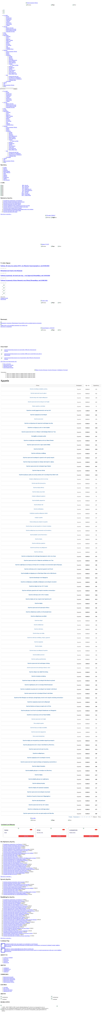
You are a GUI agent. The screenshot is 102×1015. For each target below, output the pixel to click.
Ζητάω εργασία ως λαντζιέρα (38, 406)
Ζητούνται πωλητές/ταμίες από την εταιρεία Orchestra (15, 920)
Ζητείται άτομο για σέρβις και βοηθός (38, 727)
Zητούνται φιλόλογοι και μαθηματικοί (38, 547)
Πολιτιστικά (8, 93)
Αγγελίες (5, 102)
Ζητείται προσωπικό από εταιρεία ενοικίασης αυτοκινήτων (16, 871)
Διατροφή (8, 112)
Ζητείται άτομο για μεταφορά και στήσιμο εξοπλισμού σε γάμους (38, 461)
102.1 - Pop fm (25, 192)
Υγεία (7, 113)
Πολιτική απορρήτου (7, 989)
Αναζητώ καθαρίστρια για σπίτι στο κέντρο (38, 479)
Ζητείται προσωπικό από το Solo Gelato (12, 210)
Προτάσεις (8, 131)
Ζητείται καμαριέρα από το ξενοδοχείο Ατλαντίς (38, 757)
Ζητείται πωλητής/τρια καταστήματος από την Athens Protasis (38, 440)
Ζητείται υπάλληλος (38, 551)
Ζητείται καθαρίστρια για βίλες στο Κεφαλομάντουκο (38, 611)
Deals (4, 108)
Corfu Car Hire (15, 141)
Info (7, 151)
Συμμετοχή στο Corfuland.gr (15, 154)
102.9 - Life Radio (26, 194)
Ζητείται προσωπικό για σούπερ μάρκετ (12, 204)
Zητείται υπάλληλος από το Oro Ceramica (39, 594)
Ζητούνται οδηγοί (38, 620)
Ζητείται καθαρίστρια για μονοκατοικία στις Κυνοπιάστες (38, 530)
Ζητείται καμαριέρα (38, 641)
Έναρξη (70, 816)
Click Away (11, 147)
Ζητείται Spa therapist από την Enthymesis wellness (14, 859)
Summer (11, 139)
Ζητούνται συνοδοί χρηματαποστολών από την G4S (39, 410)
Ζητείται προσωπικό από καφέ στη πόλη (38, 749)
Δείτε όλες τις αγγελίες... (6, 214)
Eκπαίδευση (11, 143)
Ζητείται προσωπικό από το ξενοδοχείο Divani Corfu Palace (38, 693)
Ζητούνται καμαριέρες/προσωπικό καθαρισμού (38, 701)
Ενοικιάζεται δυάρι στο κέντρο (10, 874)
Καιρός (7, 128)
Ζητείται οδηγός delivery (38, 487)
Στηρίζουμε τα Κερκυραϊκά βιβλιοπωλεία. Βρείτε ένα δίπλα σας (19, 948)
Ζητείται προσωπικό (38, 419)
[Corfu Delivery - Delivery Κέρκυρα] (1, 1005)
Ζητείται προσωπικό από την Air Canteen (39, 804)
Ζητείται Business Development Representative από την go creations (18, 209)
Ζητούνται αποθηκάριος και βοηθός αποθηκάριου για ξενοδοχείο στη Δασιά (38, 581)
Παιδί (4, 173)
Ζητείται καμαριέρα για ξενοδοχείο (38, 414)
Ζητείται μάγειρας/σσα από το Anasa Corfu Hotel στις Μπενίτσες (38, 744)
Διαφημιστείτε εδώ (7, 991)
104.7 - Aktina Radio (26, 195)
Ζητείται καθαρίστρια (38, 624)
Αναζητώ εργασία (38, 517)
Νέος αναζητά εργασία (39, 723)
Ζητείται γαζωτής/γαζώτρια (38, 800)
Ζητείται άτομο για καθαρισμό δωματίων (39, 650)
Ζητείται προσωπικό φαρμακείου (38, 731)
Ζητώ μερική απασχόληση (38, 736)
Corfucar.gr (5, 971)
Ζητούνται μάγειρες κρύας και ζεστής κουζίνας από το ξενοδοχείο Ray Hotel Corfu (38, 474)
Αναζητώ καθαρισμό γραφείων (38, 496)
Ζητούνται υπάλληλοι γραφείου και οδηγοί (12, 925)
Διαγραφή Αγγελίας (10, 107)
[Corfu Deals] (57, 1006)
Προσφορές (8, 98)
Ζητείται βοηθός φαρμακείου (38, 500)
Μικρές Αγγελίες (10, 103)
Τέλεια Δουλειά (12, 148)
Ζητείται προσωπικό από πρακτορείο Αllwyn (38, 607)
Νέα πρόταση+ (12, 146)
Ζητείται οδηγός (38, 603)
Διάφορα (8, 123)
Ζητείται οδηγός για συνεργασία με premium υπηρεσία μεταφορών (38, 740)
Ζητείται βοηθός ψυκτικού (38, 654)
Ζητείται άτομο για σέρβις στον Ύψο (11, 927)
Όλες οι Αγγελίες (7, 363)
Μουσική (8, 114)
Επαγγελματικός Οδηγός (11, 127)
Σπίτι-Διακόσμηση (13, 136)
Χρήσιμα (5, 126)
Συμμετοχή (5, 958)
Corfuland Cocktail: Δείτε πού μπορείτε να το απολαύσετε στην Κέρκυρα (21, 944)
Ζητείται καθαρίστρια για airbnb (38, 616)
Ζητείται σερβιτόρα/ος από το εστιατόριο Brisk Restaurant (39, 684)
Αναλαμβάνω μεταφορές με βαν (38, 436)
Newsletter (8, 157)
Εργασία (79, 389)
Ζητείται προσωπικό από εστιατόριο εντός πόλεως (14, 923)
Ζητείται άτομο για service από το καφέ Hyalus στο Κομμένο (17, 922)
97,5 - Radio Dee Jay (26, 189)
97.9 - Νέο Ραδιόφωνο (27, 190)
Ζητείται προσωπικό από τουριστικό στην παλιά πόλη (15, 870)
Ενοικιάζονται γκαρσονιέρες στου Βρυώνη (12, 200)
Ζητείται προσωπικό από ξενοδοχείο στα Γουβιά (38, 401)
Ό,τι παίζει (5, 91)
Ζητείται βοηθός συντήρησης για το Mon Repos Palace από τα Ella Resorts (38, 573)
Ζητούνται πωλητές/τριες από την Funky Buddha (38, 714)
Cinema (8, 97)
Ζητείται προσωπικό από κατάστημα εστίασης (39, 663)
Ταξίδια (10, 144)
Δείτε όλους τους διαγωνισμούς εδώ (9, 361)
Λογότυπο (5, 961)
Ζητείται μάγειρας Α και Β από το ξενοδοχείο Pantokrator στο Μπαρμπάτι (38, 710)
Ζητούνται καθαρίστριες (38, 753)
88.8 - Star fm (25, 185)
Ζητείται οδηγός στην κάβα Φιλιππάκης (38, 671)
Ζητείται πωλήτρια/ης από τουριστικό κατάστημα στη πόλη (38, 423)
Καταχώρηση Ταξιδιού (8, 980)
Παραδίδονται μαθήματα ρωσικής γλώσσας (13, 915)
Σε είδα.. (5, 109)
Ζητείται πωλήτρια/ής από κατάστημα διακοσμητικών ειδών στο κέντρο (38, 556)
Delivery (11, 142)
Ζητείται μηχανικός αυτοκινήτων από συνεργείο (13, 201)
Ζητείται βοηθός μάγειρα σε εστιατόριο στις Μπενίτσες (38, 770)
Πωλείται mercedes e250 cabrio (10, 211)
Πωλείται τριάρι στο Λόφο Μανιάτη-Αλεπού (13, 863)
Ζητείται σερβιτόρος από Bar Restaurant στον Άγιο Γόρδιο (16, 928)
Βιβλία (7, 118)
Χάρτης (7, 129)
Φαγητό (10, 133)
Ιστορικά (8, 119)
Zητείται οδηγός (38, 539)
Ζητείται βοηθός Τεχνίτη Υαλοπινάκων (38, 534)
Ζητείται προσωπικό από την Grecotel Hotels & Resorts (15, 860)
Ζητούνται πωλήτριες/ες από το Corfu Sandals (39, 427)
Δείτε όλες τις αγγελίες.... (6, 876)
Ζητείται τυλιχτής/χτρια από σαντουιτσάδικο (13, 924)
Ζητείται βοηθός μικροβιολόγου (10, 929)
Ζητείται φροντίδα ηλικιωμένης (39, 483)
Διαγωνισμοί (9, 100)
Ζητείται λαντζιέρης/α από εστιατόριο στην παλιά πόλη (15, 864)
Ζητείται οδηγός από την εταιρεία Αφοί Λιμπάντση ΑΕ (38, 599)
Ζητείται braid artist (38, 449)
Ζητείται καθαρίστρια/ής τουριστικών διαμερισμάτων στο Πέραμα (18, 868)
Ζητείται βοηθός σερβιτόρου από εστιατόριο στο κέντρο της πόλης (18, 933)
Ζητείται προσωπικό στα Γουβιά (39, 719)
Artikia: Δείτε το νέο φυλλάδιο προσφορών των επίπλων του (14, 325)
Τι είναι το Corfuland (8, 957)
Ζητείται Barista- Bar (38, 504)
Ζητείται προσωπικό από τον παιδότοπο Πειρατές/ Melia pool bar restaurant (20, 919)
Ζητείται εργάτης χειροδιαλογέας (38, 659)
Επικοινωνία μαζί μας (13, 152)
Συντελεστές (6, 960)
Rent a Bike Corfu (13, 149)
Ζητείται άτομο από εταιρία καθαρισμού (38, 397)
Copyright (5, 987)
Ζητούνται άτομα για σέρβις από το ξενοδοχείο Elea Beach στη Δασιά (38, 680)
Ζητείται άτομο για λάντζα (38, 470)
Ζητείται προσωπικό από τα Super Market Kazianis (14, 866)
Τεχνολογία (8, 121)
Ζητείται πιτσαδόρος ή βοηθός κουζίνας (38, 389)
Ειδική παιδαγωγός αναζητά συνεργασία (38, 521)
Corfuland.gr (6, 968)
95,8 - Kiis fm (25, 187)
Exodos (10, 132)
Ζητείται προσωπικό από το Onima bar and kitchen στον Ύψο (38, 560)
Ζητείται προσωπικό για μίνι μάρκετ (39, 393)
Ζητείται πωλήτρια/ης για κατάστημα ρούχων (38, 809)
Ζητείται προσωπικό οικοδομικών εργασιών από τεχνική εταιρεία (38, 457)
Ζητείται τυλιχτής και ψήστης (39, 676)
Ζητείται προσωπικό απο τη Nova (10, 856)
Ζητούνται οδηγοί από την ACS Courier (38, 586)
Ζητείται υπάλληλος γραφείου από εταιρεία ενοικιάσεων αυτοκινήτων (38, 590)
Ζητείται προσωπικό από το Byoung (11, 934)
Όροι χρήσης (6, 988)
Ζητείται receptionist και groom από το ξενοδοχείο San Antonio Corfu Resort (38, 689)
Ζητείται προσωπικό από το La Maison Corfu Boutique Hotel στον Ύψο (39, 431)
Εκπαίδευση (9, 95)
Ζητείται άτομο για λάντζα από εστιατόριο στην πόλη (15, 865)
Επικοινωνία (6, 962)
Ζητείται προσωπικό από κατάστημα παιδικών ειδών (38, 667)
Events (7, 92)
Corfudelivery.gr (7, 969)
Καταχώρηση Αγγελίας (11, 105)
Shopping (11, 134)
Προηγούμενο (76, 816)
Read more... (6, 111)
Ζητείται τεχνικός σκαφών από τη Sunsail (12, 208)
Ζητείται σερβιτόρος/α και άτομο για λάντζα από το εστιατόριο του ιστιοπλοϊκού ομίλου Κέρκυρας (38, 564)
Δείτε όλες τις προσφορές (6, 326)
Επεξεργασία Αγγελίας (11, 106)
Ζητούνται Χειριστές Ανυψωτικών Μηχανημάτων (38, 796)
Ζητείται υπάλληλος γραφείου (38, 543)
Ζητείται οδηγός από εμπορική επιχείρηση (39, 787)
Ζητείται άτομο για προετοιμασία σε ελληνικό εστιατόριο (38, 526)
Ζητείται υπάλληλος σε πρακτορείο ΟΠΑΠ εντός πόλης (15, 206)
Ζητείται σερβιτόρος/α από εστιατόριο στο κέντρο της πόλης (16, 205)
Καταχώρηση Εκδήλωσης (9, 978)
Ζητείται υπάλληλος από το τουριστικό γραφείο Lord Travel (38, 569)
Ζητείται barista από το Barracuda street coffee (13, 918)
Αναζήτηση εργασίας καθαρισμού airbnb (39, 513)
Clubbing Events (4, 298)
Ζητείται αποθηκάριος (38, 509)
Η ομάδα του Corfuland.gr (15, 153)
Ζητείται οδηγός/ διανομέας (38, 766)
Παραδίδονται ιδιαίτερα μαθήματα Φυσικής (13, 932)
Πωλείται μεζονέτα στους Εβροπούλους (12, 203)
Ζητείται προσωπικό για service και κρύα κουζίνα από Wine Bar (38, 813)
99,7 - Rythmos (25, 191)
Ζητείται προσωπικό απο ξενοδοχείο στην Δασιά (38, 792)
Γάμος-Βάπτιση (12, 138)
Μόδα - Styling (9, 116)
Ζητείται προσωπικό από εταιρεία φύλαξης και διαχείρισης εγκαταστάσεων (39, 761)
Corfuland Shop (12, 156)
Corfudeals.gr (6, 970)
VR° (4, 159)
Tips (7, 122)
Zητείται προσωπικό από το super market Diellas (38, 444)
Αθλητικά (8, 96)
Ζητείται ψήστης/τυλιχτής (38, 783)
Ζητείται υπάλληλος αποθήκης (38, 453)
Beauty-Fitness (12, 137)
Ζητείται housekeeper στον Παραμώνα (38, 577)
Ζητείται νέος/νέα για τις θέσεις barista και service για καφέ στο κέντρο (19, 869)
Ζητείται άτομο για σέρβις (38, 633)
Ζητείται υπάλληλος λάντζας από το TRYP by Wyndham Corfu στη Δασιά (19, 858)
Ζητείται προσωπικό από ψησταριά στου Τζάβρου (14, 917)
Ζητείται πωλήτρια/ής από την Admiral (12, 861)
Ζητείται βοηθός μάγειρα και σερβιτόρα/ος (38, 779)
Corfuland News (9, 124)
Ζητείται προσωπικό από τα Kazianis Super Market (38, 466)
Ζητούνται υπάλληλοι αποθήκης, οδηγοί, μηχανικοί (38, 637)
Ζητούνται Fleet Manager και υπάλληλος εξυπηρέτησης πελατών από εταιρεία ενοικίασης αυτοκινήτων (38, 697)
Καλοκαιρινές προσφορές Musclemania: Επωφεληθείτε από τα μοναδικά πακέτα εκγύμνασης (21, 323)
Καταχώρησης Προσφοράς (9, 979)
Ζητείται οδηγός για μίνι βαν (38, 491)
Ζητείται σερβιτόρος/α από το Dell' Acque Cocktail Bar (15, 930)
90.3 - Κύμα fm (25, 186)
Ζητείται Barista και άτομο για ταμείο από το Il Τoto (38, 706)
